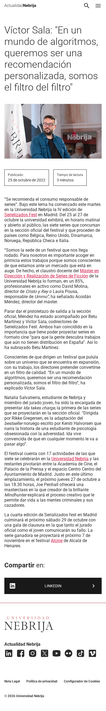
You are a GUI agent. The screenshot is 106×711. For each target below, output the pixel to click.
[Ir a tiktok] (80, 653)
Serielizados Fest (20, 214)
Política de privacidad (41, 681)
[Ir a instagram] (32, 653)
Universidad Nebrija (70, 458)
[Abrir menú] (98, 5)
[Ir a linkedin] (8, 653)
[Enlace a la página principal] (20, 5)
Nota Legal (12, 681)
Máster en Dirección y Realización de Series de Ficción (51, 273)
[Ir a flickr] (68, 653)
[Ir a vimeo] (92, 653)
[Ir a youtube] (56, 653)
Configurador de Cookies (82, 681)
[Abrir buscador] (86, 5)
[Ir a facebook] (20, 653)
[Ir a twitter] (44, 653)
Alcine (57, 540)
